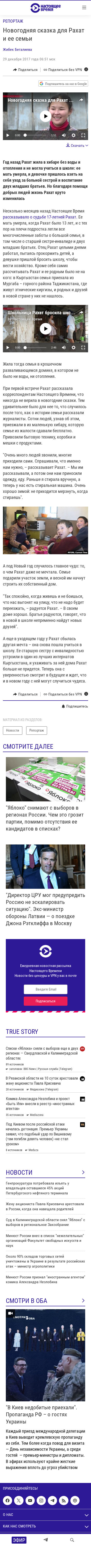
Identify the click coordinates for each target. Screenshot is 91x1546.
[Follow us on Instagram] (41, 1500)
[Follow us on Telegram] (52, 1500)
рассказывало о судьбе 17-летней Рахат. (40, 216)
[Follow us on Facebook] (7, 1500)
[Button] (25, 70)
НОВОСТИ (19, 1172)
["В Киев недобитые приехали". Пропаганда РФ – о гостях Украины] (45, 1355)
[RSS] (63, 1500)
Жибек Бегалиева (17, 49)
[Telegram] (45, 1540)
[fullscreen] (83, 135)
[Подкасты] (75, 1500)
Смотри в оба (26, 1301)
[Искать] (72, 1540)
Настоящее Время (27, 319)
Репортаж (13, 21)
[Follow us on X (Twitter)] (18, 1500)
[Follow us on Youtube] (30, 1500)
